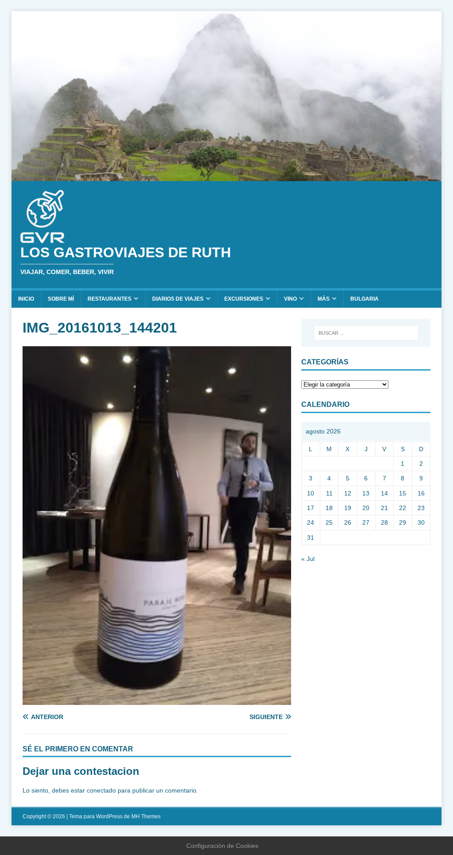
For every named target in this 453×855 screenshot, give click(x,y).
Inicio (26, 299)
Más (324, 299)
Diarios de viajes (177, 299)
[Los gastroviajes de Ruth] (227, 176)
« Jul (308, 558)
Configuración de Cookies (222, 845)
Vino (290, 299)
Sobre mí (61, 299)
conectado (101, 790)
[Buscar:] (366, 332)
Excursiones (243, 299)
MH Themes (146, 816)
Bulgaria (364, 299)
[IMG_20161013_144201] (157, 699)
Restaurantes (109, 299)
